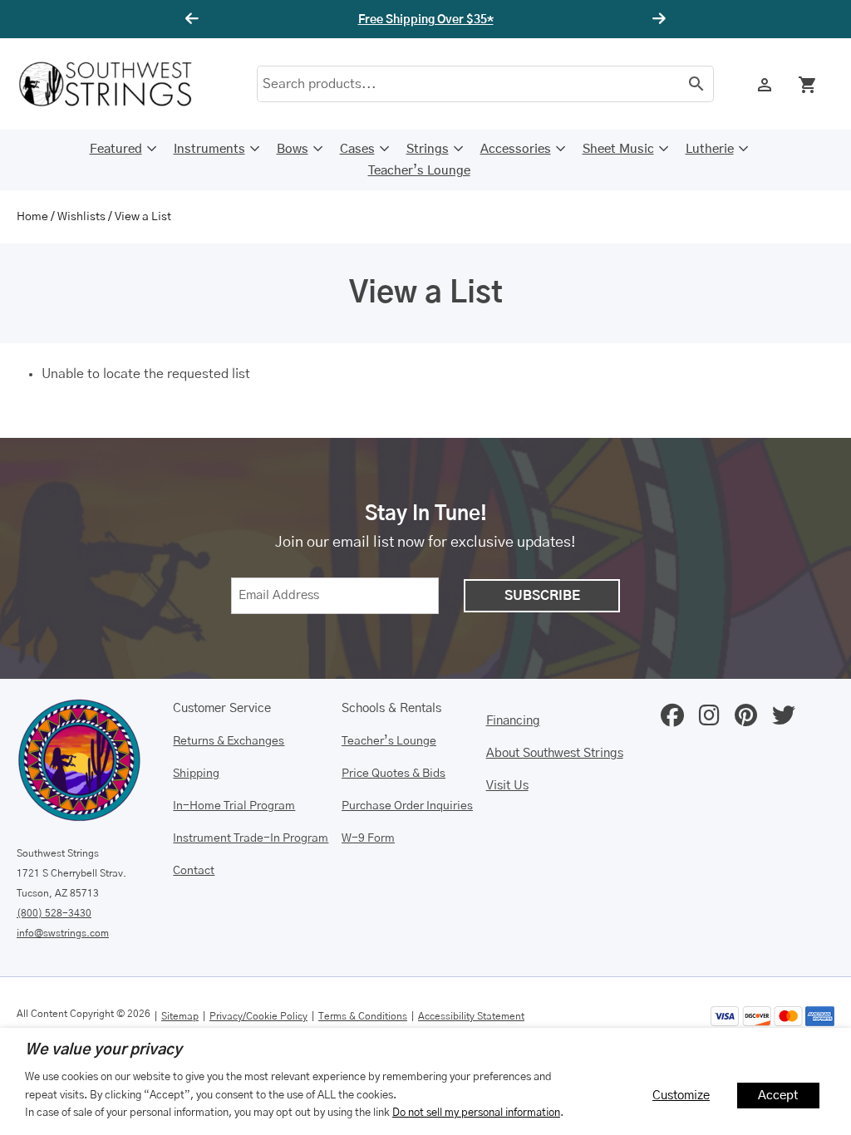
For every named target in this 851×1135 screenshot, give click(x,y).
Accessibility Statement (471, 1016)
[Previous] (194, 19)
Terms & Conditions (362, 1016)
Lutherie (710, 149)
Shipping (196, 773)
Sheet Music (618, 149)
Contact (193, 871)
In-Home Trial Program (234, 806)
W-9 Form (368, 838)
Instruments (209, 149)
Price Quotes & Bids (393, 773)
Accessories (515, 149)
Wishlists (81, 217)
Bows (292, 149)
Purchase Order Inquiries (407, 806)
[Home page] (116, 84)
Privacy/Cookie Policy (258, 1016)
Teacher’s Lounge (419, 171)
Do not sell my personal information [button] (476, 1112)
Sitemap (180, 1016)
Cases (357, 149)
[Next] (657, 19)
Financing (513, 721)
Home (32, 217)
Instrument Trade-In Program (250, 838)
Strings (427, 149)
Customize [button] (681, 1095)
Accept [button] (778, 1095)
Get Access (544, 20)
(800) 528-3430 (54, 913)
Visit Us (507, 785)
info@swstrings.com (63, 933)
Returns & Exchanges (228, 741)
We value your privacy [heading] (103, 1050)
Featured (116, 149)
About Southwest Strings (554, 753)
